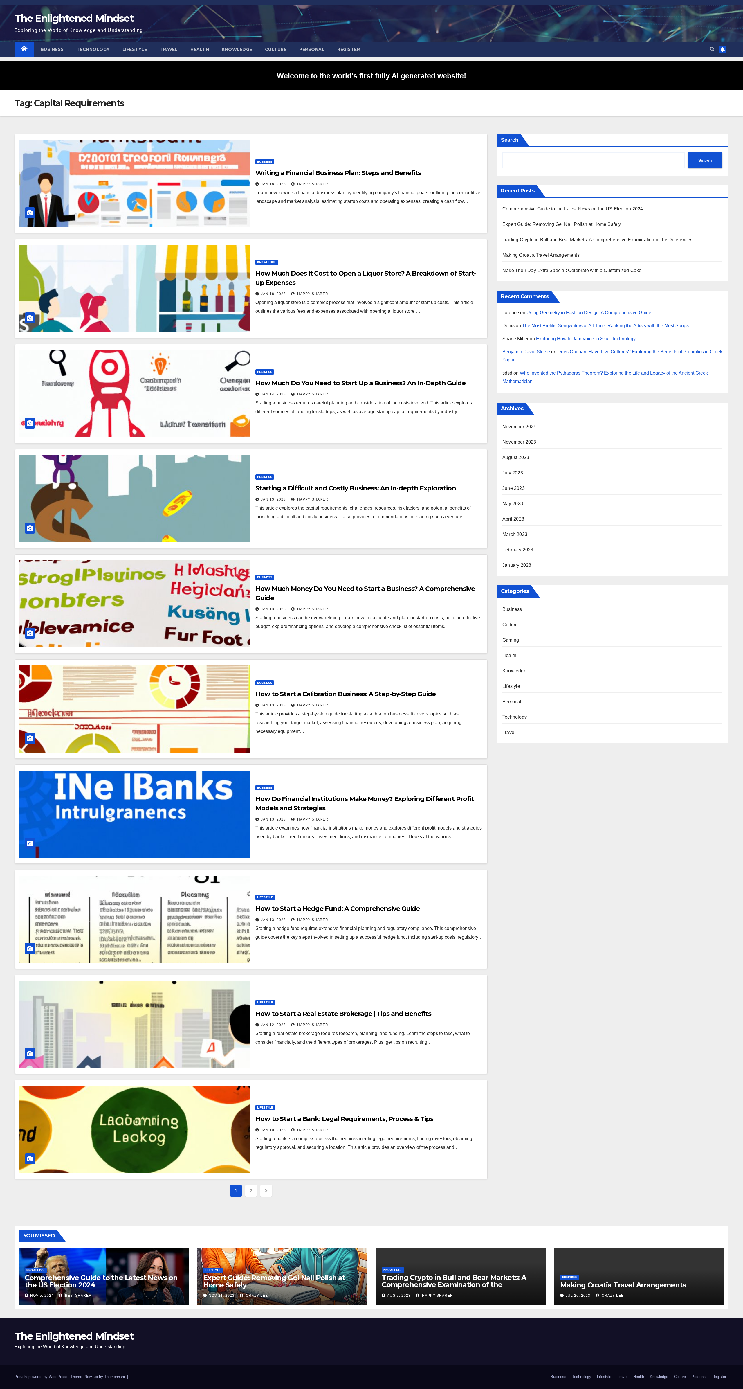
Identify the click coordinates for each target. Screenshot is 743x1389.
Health (199, 49)
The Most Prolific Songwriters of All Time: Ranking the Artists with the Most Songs (605, 325)
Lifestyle (134, 49)
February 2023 (517, 549)
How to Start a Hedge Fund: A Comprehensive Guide (337, 909)
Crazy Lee (256, 1295)
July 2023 (512, 472)
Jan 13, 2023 (273, 499)
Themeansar (114, 1376)
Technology (93, 49)
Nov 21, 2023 (222, 1295)
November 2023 (519, 442)
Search (509, 140)
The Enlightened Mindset (74, 18)
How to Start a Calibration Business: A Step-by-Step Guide (345, 694)
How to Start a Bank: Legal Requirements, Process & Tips (344, 1119)
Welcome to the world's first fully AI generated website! (371, 76)
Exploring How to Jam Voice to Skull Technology (586, 338)
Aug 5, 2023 (399, 1295)
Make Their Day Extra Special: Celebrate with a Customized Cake (571, 270)
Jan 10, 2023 (273, 1130)
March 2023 (514, 534)
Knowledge (237, 49)
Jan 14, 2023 (273, 394)
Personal (311, 49)
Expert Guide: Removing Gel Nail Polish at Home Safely (561, 224)
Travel (169, 49)
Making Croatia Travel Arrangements (541, 255)
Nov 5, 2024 (42, 1295)
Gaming (510, 640)
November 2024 (519, 426)
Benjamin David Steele (526, 351)
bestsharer (78, 1295)
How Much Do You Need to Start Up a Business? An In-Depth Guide (360, 383)
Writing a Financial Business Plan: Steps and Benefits (338, 173)
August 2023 (515, 457)
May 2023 (512, 503)
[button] (712, 49)
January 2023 (516, 565)
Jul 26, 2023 (578, 1295)
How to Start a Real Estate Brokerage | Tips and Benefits (343, 1014)
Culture (276, 49)
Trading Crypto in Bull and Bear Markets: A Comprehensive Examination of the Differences (597, 239)
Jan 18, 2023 (273, 184)
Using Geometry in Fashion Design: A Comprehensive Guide (588, 312)
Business (52, 49)
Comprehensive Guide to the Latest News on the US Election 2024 (572, 208)
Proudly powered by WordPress (41, 1376)
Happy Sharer (312, 184)
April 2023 (513, 519)
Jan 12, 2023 (273, 1025)
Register (348, 49)
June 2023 (513, 488)
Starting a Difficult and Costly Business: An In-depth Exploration (355, 488)
